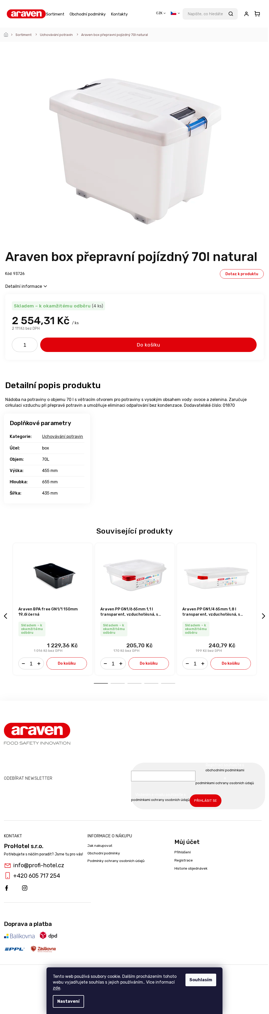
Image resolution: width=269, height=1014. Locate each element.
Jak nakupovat (99, 845)
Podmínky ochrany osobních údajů (115, 861)
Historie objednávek (191, 868)
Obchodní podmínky (103, 853)
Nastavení (68, 1001)
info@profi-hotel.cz (38, 865)
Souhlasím (200, 979)
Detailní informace (23, 286)
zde (56, 987)
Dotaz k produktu (241, 274)
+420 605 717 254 (36, 875)
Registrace (183, 860)
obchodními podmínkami (224, 770)
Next (264, 616)
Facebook (6, 888)
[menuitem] (55, 14)
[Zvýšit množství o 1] (32, 346)
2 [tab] (118, 683)
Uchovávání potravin (62, 436)
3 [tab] (134, 683)
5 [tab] (168, 683)
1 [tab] (101, 683)
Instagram (24, 888)
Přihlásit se (205, 800)
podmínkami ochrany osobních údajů (224, 783)
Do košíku (148, 345)
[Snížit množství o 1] (17, 346)
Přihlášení (182, 852)
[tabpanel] (52, 609)
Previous (6, 616)
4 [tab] (151, 683)
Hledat (231, 14)
